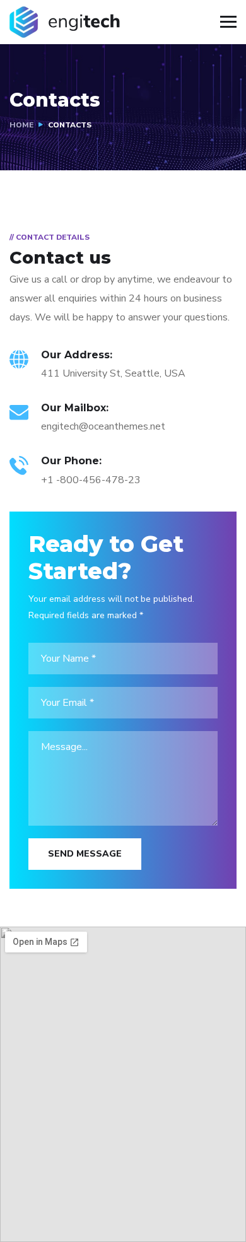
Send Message (85, 854)
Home (21, 125)
